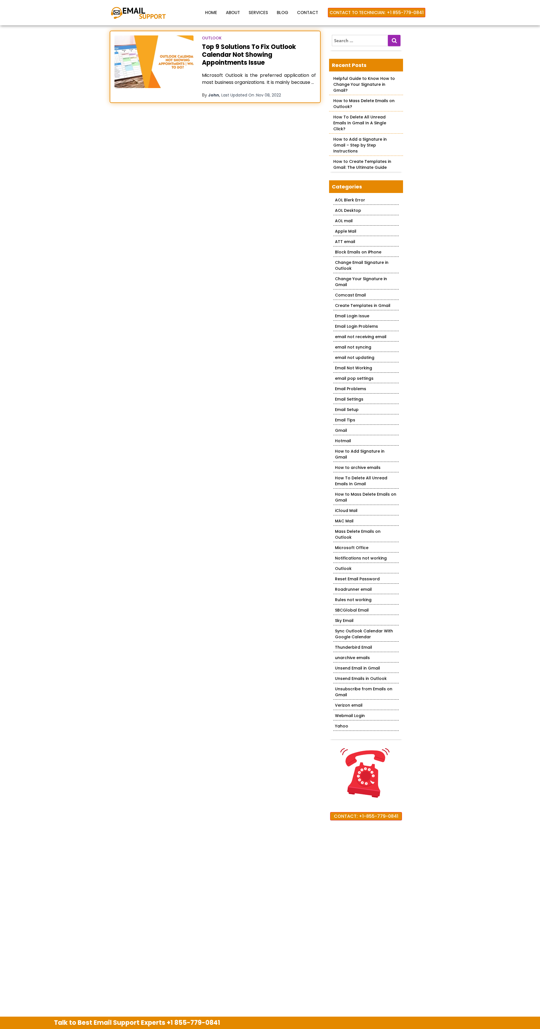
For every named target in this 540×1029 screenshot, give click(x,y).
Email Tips (345, 420)
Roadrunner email (353, 589)
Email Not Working (353, 368)
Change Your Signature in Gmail (361, 281)
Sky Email (344, 620)
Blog (282, 12)
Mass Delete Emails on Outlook (358, 534)
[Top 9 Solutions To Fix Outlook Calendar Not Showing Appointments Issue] (154, 61)
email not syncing (353, 347)
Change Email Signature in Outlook (361, 265)
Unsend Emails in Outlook (361, 678)
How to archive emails (358, 467)
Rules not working (353, 600)
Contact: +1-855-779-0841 (366, 816)
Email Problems (350, 389)
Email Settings (349, 399)
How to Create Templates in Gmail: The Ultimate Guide (362, 164)
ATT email (345, 241)
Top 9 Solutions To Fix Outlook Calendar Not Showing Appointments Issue (249, 54)
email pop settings (354, 378)
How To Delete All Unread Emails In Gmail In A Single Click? (359, 123)
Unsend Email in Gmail (357, 668)
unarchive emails (352, 657)
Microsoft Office (351, 548)
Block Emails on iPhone (358, 252)
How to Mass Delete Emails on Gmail (365, 497)
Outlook (212, 38)
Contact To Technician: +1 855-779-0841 (377, 12)
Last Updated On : (251, 95)
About (233, 12)
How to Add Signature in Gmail (359, 454)
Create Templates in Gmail (362, 305)
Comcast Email (350, 295)
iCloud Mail (346, 510)
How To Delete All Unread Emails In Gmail (361, 481)
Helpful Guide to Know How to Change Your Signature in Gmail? (364, 84)
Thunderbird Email (353, 647)
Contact (307, 12)
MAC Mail (344, 521)
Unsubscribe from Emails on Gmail (363, 692)
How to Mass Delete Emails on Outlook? (364, 103)
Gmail (341, 430)
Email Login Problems (356, 326)
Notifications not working (361, 558)
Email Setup (347, 409)
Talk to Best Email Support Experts (137, 1022)
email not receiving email (360, 337)
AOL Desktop (348, 210)
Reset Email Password (357, 579)
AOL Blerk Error (350, 200)
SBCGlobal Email (352, 610)
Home (211, 12)
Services (258, 12)
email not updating (354, 357)
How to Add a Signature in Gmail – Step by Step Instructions (360, 145)
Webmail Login (350, 715)
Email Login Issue (352, 316)
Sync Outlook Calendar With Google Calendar (364, 634)
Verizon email (349, 705)
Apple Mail (345, 231)
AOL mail (344, 221)
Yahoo (341, 726)
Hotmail (343, 441)
